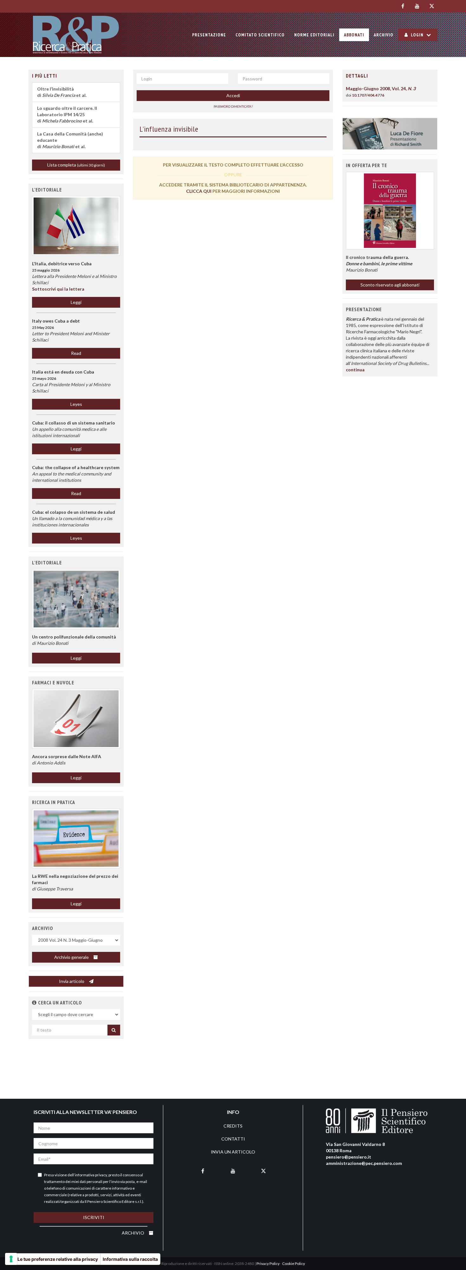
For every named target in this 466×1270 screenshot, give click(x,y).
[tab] (390, 76)
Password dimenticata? (233, 106)
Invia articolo (72, 981)
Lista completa (76, 164)
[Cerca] (113, 1030)
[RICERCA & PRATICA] (76, 35)
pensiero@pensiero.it (348, 1157)
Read (76, 353)
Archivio (383, 35)
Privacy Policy (268, 1263)
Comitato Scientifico (260, 35)
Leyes (76, 404)
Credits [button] (233, 1126)
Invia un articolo (233, 1151)
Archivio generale (72, 957)
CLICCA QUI (198, 191)
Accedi (233, 95)
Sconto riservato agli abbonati (389, 284)
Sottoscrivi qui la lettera (58, 289)
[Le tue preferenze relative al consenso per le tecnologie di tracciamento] (11, 1259)
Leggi (76, 302)
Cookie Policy (293, 1263)
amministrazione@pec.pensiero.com (364, 1163)
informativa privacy (91, 1175)
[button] (76, 599)
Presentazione (209, 35)
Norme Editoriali (314, 35)
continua (355, 369)
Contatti (233, 1138)
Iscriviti (93, 1217)
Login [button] (417, 35)
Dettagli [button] (357, 75)
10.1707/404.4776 (368, 95)
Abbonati (354, 35)
